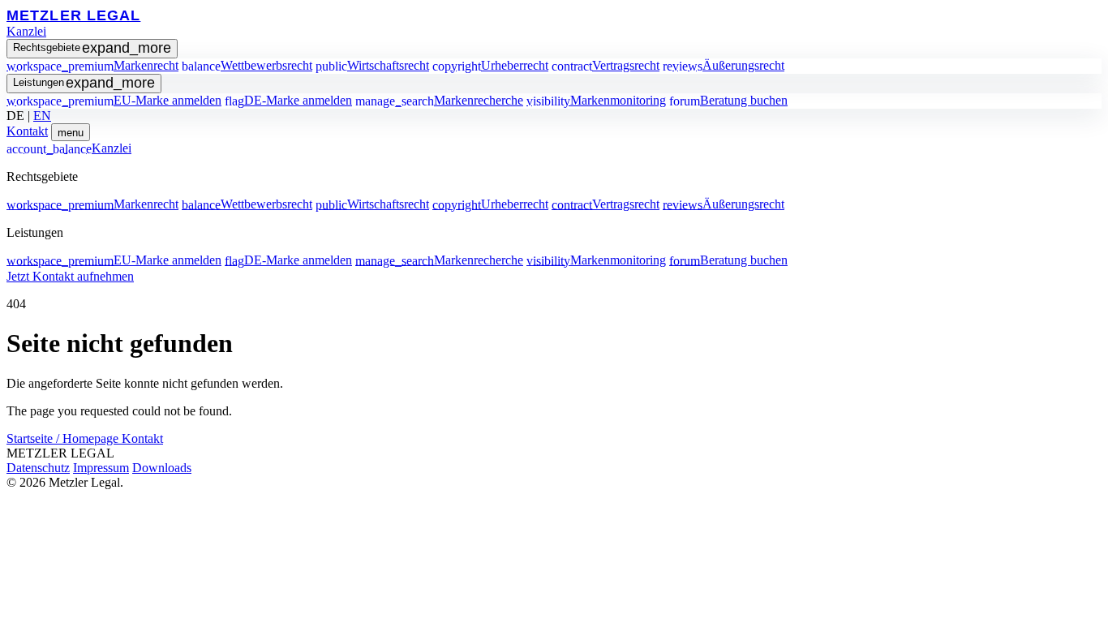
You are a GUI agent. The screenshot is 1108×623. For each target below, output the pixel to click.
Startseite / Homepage (64, 438)
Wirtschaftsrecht (372, 65)
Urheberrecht (490, 65)
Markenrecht (92, 65)
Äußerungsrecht (723, 65)
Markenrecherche (439, 100)
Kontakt (27, 131)
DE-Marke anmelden (288, 100)
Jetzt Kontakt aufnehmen (70, 276)
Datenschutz (38, 468)
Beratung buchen (728, 100)
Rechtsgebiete (92, 48)
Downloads (161, 468)
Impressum (101, 468)
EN (42, 115)
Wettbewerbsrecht (247, 65)
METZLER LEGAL (73, 15)
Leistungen (84, 83)
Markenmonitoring (596, 100)
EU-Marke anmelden (113, 100)
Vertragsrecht (605, 65)
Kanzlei (26, 31)
